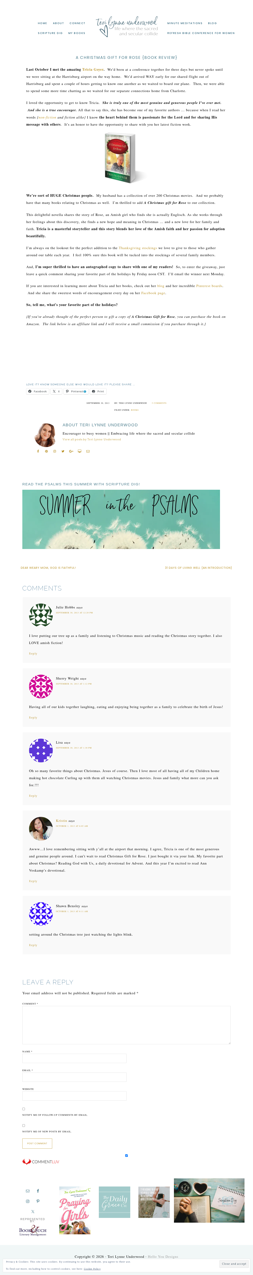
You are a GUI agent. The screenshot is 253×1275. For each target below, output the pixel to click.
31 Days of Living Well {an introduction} (198, 568)
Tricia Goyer (93, 69)
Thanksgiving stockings (138, 247)
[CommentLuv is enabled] (40, 1164)
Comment (30, 1003)
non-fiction (47, 117)
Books (135, 410)
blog (160, 285)
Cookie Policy (92, 1269)
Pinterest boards (209, 285)
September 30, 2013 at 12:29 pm (74, 612)
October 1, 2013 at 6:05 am (72, 826)
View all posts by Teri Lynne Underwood (92, 439)
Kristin (61, 820)
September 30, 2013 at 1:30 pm (74, 747)
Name (27, 1051)
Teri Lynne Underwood (126, 23)
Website (28, 1088)
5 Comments (159, 403)
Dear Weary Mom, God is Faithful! (48, 568)
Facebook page (153, 292)
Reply (33, 653)
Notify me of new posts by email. (47, 1131)
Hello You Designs (163, 1256)
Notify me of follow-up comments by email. (55, 1114)
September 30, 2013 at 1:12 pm (74, 683)
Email (27, 1070)
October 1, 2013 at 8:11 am (72, 911)
